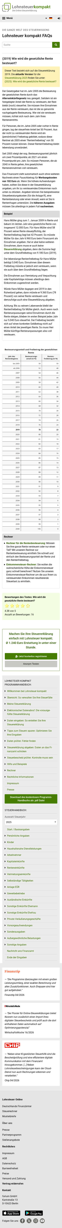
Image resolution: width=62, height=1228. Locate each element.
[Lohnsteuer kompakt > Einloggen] (59, 18)
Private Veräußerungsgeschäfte (23, 919)
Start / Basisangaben (18, 829)
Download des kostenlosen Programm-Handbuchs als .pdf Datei (31, 799)
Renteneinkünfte (15, 867)
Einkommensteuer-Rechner (21, 564)
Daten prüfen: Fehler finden (21, 741)
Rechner (11, 770)
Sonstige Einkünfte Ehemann (22, 906)
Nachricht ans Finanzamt (20, 951)
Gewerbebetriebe (16, 893)
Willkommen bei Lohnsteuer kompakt (26, 691)
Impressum (13, 783)
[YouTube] (42, 1220)
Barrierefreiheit (10, 1168)
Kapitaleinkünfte (16, 861)
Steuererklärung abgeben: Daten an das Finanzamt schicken (29, 749)
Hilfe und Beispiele (17, 764)
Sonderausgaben (16, 931)
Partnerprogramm (11, 1134)
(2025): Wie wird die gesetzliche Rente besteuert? (30, 81)
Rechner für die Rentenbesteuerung (25, 543)
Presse (10, 789)
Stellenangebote (11, 1139)
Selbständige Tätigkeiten (20, 880)
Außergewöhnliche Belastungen (24, 938)
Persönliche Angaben (18, 835)
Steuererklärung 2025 (16, 77)
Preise (5, 1173)
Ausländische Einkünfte (19, 899)
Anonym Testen (31, 664)
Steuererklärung (13, 249)
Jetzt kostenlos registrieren (32, 656)
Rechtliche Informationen (20, 776)
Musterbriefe (9, 1116)
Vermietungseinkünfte (18, 874)
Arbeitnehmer (14, 855)
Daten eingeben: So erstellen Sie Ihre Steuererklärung (26, 722)
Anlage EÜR (13, 887)
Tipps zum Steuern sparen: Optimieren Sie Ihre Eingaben (29, 732)
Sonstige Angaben (16, 944)
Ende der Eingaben (17, 957)
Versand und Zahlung (14, 1178)
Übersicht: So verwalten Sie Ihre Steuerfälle (29, 697)
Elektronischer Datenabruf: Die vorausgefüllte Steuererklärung (28, 712)
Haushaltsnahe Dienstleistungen (24, 848)
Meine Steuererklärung (19, 703)
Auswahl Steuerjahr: (15, 816)
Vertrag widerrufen (12, 1183)
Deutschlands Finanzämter (16, 1106)
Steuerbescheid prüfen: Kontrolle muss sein (30, 757)
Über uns (7, 1123)
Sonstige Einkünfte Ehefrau (21, 912)
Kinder (10, 842)
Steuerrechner (9, 1111)
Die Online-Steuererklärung (24, 10)
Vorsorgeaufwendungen (20, 925)
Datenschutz (9, 1163)
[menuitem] (48, 18)
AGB (4, 1158)
